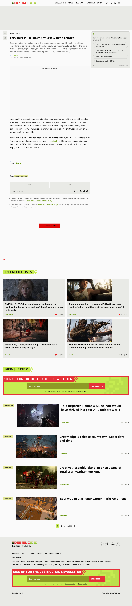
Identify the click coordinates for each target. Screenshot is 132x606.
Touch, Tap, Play (55, 565)
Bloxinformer (76, 565)
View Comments (50, 226)
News (70, 3)
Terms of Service (70, 391)
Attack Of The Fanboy (51, 562)
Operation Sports (29, 565)
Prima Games (66, 562)
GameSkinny (16, 565)
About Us (15, 553)
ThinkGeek (52, 141)
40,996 (69, 526)
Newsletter (60, 3)
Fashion (17, 176)
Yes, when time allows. (104, 57)
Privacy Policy (82, 391)
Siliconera (76, 562)
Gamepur (38, 562)
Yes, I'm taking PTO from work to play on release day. (110, 45)
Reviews (79, 3)
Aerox (16, 56)
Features (90, 3)
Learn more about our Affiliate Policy (39, 201)
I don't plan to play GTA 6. (105, 61)
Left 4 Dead (24, 176)
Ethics (23, 553)
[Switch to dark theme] (115, 3)
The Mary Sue (42, 565)
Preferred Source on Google (48, 205)
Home (12, 33)
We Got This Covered (89, 562)
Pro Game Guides (18, 562)
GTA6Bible (86, 565)
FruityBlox (66, 565)
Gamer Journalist (104, 562)
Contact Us (31, 553)
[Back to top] (4, 259)
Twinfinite (30, 562)
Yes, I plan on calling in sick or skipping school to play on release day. (110, 51)
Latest (100, 3)
